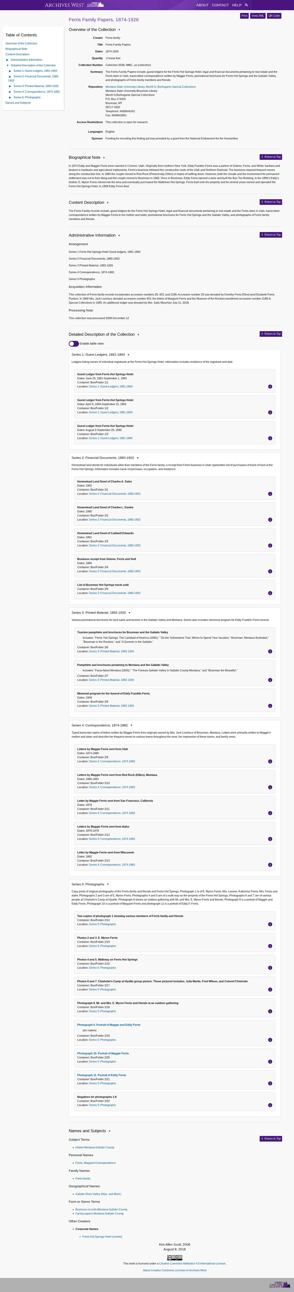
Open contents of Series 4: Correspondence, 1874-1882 (10, 92)
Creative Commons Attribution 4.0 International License (192, 1263)
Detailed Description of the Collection (33, 65)
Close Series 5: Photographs (108, 884)
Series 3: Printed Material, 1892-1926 (36, 85)
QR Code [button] (274, 15)
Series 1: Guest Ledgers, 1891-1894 (35, 70)
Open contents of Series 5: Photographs (10, 97)
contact (220, 5)
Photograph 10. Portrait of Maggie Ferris (103, 1053)
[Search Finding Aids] (246, 5)
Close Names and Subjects (109, 1131)
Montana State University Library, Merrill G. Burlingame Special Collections (150, 86)
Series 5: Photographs (27, 97)
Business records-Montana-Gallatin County (101, 1209)
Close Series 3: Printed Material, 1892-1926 (129, 613)
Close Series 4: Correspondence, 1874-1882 (131, 726)
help (237, 5)
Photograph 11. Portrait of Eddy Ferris (101, 1075)
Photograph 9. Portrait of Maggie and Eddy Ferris (108, 1024)
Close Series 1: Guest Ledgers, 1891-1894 (128, 355)
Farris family (83, 1178)
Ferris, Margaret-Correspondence (96, 1162)
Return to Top (273, 156)
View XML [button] (258, 15)
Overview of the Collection (21, 43)
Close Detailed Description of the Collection (138, 335)
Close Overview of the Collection (119, 30)
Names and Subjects (18, 102)
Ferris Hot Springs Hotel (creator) (102, 1236)
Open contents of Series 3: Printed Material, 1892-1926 (10, 86)
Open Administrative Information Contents (7, 60)
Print (244, 15)
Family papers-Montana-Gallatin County (100, 1213)
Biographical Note (16, 48)
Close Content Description (107, 203)
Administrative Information (26, 59)
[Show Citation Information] (270, 387)
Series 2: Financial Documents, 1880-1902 (115, 493)
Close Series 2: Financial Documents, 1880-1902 (137, 458)
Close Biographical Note (104, 158)
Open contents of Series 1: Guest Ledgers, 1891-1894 (10, 71)
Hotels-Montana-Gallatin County (95, 1147)
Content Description (17, 54)
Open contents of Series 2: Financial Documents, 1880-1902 (10, 77)
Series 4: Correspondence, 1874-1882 (37, 91)
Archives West (64, 5)
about (202, 5)
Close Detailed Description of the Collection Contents (7, 65)
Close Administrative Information (119, 236)
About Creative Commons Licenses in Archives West (174, 1270)
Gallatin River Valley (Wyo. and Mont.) (98, 1194)
